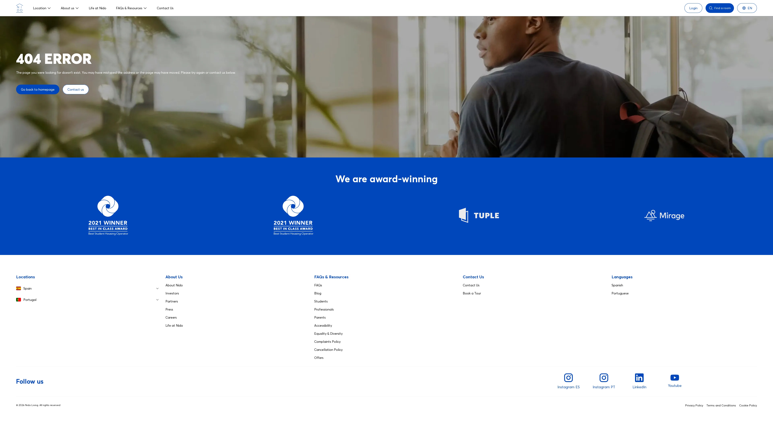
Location (39, 8)
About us (67, 8)
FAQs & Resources (129, 8)
